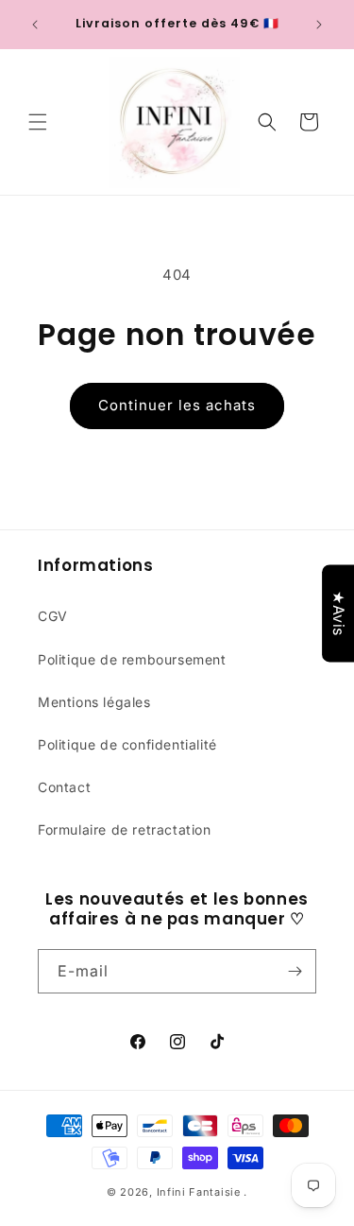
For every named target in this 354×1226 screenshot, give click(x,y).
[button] (38, 122)
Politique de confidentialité (127, 744)
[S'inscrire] (294, 971)
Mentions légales (94, 702)
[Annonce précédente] (35, 24)
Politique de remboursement (132, 659)
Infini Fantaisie (200, 1192)
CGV (53, 616)
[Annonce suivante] (319, 24)
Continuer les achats (177, 405)
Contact (64, 787)
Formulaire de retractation (124, 829)
